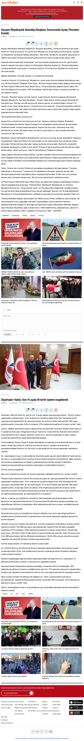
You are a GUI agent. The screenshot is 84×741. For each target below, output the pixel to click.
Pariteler (45, 714)
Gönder (7, 334)
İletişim (26, 738)
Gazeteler (55, 711)
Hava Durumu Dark (7, 702)
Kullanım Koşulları (55, 738)
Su (11, 594)
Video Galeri (56, 705)
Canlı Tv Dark (19, 702)
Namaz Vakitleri (33, 705)
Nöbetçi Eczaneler (21, 708)
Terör (23, 594)
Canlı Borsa (32, 702)
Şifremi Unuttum (7, 723)
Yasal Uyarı (65, 738)
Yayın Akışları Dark (21, 705)
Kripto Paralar (47, 711)
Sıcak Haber (56, 714)
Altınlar (44, 702)
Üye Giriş (4, 717)
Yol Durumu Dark (7, 705)
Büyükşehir (15, 215)
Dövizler (45, 705)
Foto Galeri (56, 702)
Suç (17, 594)
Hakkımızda (19, 738)
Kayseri (32, 215)
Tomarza (41, 215)
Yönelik (30, 594)
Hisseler (45, 708)
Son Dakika (19, 711)
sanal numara (19, 714)
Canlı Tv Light (6, 708)
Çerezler (42, 738)
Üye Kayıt (4, 720)
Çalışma (5, 594)
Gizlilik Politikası (34, 738)
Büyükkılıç (6, 215)
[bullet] (32, 334)
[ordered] (29, 334)
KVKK (47, 738)
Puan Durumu (33, 708)
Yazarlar (55, 708)
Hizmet (25, 215)
